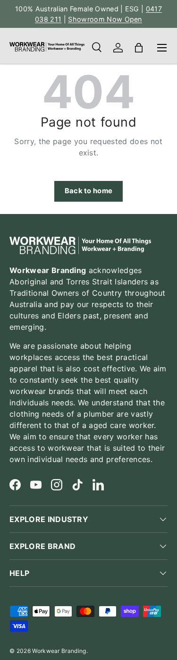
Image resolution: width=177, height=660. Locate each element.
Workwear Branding (59, 650)
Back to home (89, 191)
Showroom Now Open (105, 19)
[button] (138, 47)
